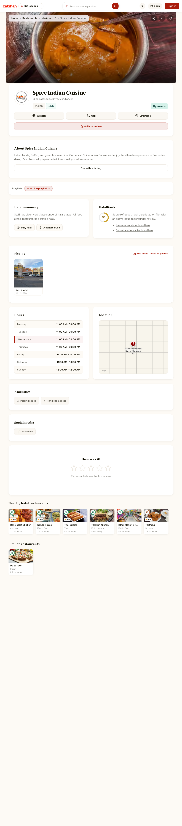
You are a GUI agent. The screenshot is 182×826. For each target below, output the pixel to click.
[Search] (115, 6)
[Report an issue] (162, 18)
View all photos (159, 253)
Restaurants (30, 18)
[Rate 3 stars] (91, 468)
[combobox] (90, 6)
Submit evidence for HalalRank (134, 230)
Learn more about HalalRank (133, 225)
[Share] (154, 18)
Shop (157, 5)
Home (14, 18)
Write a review (93, 126)
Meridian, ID (48, 18)
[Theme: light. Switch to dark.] (142, 6)
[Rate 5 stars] (108, 468)
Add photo (142, 253)
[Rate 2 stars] (82, 468)
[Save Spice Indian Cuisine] (170, 18)
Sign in (172, 5)
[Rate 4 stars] (99, 468)
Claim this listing (91, 168)
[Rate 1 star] (73, 468)
